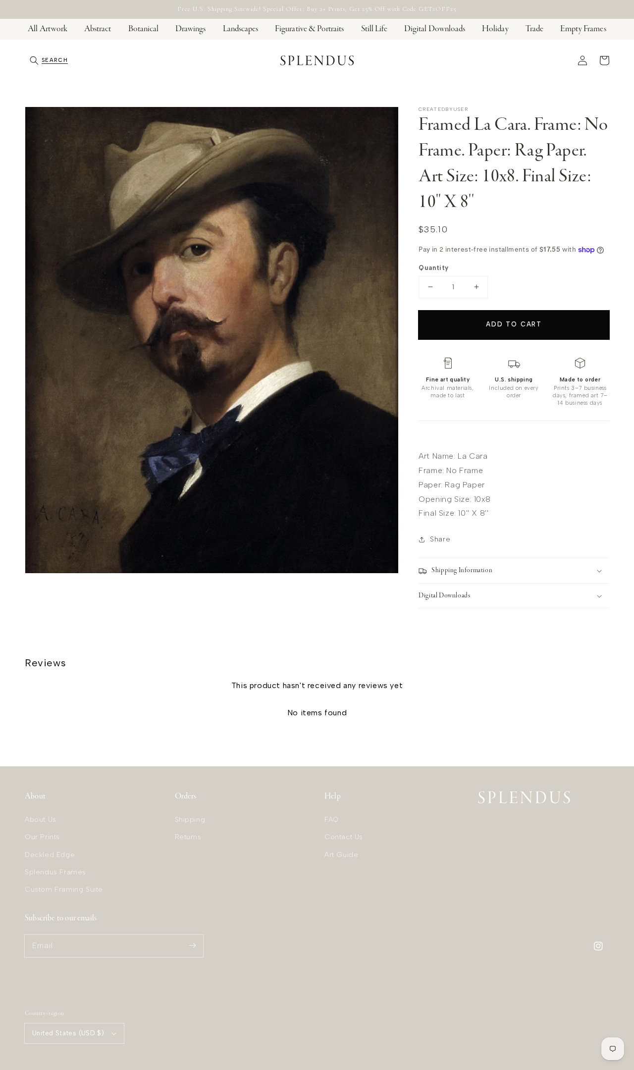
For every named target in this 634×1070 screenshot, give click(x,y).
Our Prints (42, 837)
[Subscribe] (192, 946)
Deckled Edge (50, 855)
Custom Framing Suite (64, 889)
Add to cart (514, 324)
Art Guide (341, 855)
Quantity (433, 267)
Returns (188, 837)
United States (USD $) (68, 1033)
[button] (49, 60)
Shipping (190, 819)
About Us (40, 819)
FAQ (331, 819)
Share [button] (440, 539)
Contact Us (343, 837)
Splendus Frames (55, 872)
